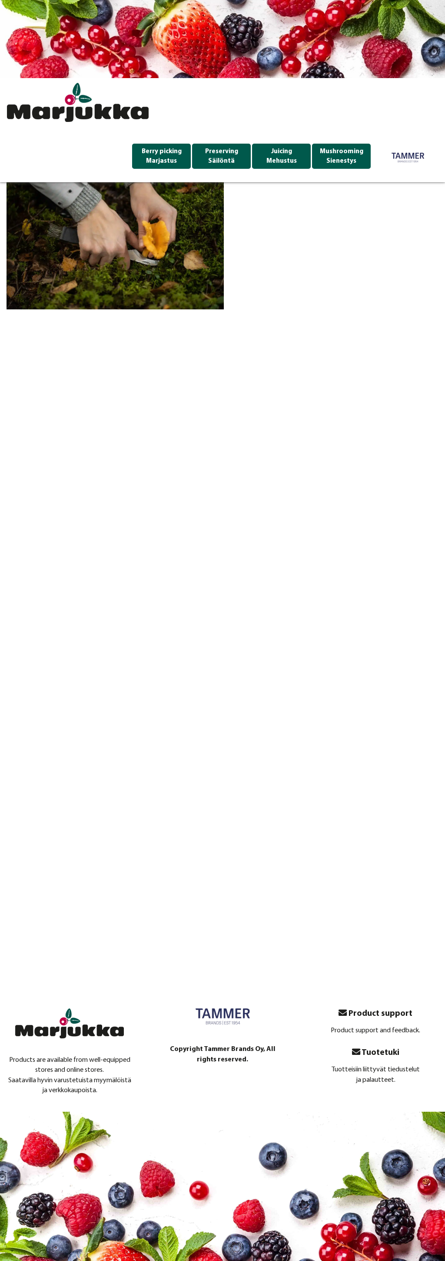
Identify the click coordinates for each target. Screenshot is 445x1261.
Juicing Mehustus (281, 156)
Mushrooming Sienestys (341, 156)
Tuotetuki (379, 1053)
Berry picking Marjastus (162, 156)
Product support (379, 1014)
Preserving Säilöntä (221, 156)
